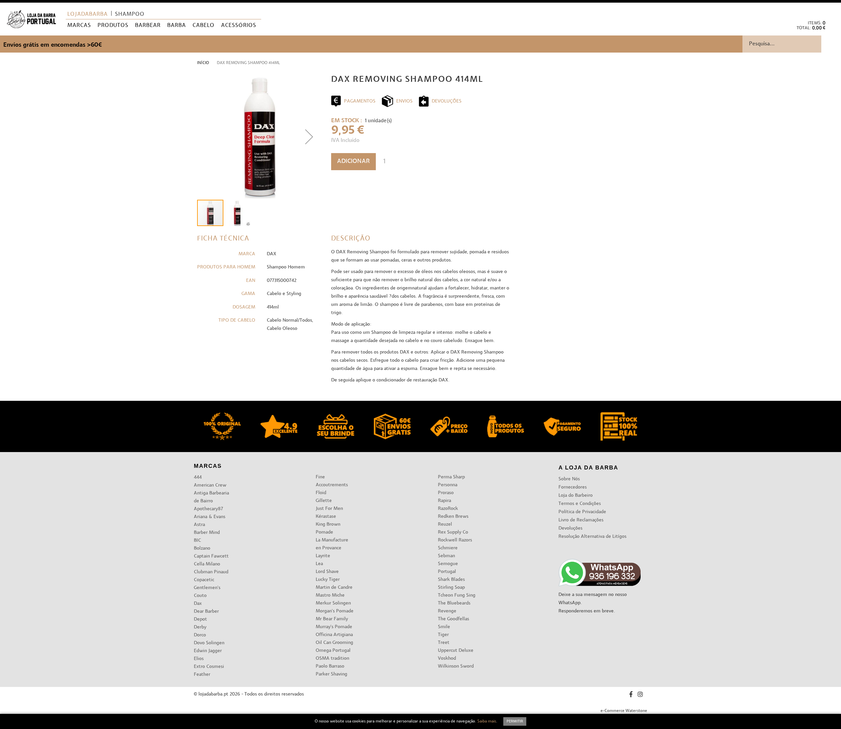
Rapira (444, 501)
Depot (200, 619)
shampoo (130, 14)
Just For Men (329, 509)
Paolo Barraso (330, 666)
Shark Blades (451, 580)
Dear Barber (206, 611)
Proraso (446, 493)
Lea (319, 564)
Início (203, 63)
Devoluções (570, 528)
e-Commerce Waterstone (624, 711)
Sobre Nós (569, 479)
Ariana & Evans (209, 517)
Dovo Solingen (209, 643)
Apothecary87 (208, 509)
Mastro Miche (330, 595)
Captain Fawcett (211, 556)
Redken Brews (453, 516)
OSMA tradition (332, 658)
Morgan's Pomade (334, 611)
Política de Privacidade (582, 512)
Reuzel (445, 524)
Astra (199, 525)
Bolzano (202, 548)
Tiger (443, 635)
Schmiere (448, 548)
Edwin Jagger (208, 651)
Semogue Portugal (448, 568)
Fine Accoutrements (332, 481)
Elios (199, 659)
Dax (198, 604)
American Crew (210, 485)
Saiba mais (486, 721)
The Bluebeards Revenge (454, 607)
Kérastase (326, 516)
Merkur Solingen (333, 603)
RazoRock (448, 509)
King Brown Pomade (328, 528)
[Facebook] (630, 695)
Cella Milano (207, 564)
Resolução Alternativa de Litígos (592, 537)
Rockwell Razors (455, 540)
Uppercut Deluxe (455, 651)
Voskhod (447, 658)
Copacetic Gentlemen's (207, 584)
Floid (321, 493)
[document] (420, 721)
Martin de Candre (334, 587)
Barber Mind (207, 533)
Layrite (323, 556)
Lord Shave (327, 572)
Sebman (446, 556)
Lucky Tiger (328, 580)
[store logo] (31, 19)
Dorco (200, 635)
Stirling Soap (451, 587)
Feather (202, 675)
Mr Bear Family (332, 619)
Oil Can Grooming (334, 643)
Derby (200, 627)
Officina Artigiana (334, 635)
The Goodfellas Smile (453, 623)
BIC (197, 540)
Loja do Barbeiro (575, 495)
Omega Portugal (333, 651)
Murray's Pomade (334, 627)
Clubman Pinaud (211, 572)
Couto (200, 596)
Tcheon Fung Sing (456, 595)
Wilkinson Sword (456, 666)
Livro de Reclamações (580, 520)
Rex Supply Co (453, 532)
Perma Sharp (451, 477)
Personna (447, 485)
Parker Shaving (331, 674)
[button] (830, 10)
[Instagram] (640, 695)
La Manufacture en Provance (332, 544)
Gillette (324, 501)
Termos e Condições (579, 504)
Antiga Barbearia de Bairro (211, 497)
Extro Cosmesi (209, 667)
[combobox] (791, 44)
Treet (443, 643)
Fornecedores (572, 487)
